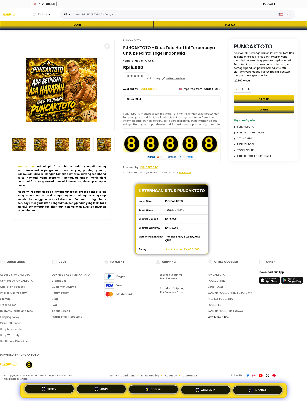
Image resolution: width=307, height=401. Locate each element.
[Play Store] (292, 281)
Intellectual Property (13, 293)
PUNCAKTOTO (26, 166)
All (65, 14)
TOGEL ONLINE (216, 281)
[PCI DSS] (9, 364)
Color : (134, 99)
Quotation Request (12, 287)
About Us (171, 375)
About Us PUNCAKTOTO (15, 274)
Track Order (8, 305)
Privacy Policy (150, 375)
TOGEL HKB (214, 305)
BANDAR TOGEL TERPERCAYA (225, 311)
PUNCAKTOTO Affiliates (67, 317)
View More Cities (218, 317)
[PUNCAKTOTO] (10, 14)
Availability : (131, 89)
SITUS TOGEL (215, 287)
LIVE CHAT (260, 389)
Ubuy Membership (11, 329)
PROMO (51, 390)
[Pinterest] (274, 376)
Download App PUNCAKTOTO (71, 274)
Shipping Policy (9, 317)
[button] (107, 46)
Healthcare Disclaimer (14, 341)
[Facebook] (248, 376)
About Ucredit (61, 311)
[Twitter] (267, 376)
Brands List (59, 281)
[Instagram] (254, 376)
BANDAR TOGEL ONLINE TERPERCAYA (230, 293)
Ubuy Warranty (10, 335)
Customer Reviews (64, 287)
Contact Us (190, 375)
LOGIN (77, 25)
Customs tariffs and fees (16, 311)
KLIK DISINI (185, 172)
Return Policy (60, 293)
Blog (55, 299)
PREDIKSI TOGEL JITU (220, 299)
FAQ (54, 305)
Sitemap (5, 299)
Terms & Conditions (122, 375)
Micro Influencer (10, 323)
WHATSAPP (208, 389)
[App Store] (270, 281)
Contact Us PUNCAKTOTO (16, 281)
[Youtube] (260, 376)
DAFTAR (230, 25)
